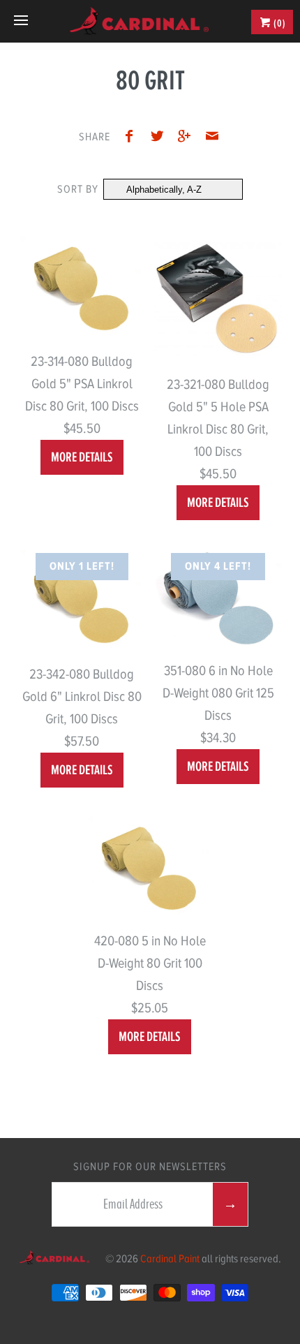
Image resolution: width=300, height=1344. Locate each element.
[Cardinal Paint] (138, 21)
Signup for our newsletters (150, 1166)
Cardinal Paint (170, 1259)
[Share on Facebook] (132, 138)
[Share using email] (212, 138)
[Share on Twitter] (160, 138)
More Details (82, 457)
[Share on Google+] (188, 138)
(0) (278, 23)
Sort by (77, 189)
